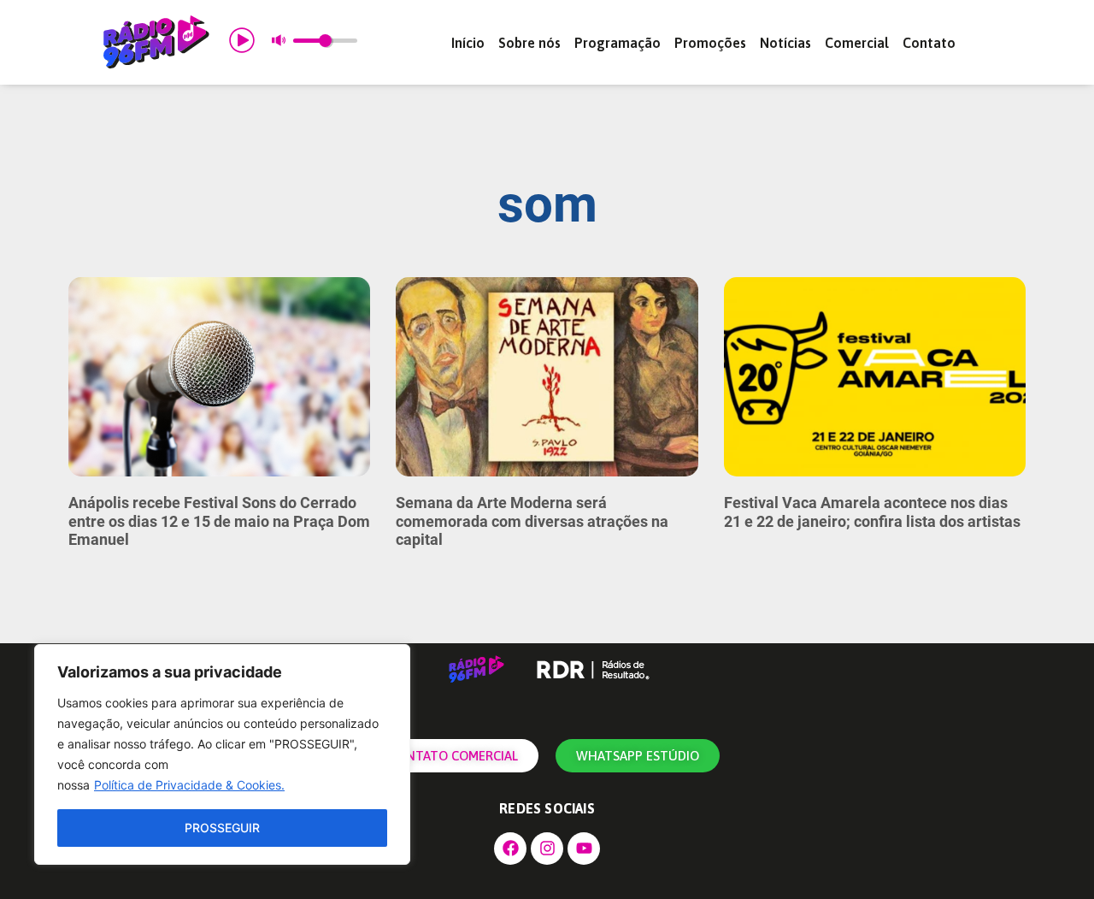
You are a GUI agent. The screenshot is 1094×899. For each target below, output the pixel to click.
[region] (222, 754)
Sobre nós (529, 42)
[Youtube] (584, 848)
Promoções (710, 42)
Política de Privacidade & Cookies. (189, 785)
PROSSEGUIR (222, 827)
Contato (929, 42)
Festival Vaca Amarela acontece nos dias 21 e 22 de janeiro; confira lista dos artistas (872, 512)
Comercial (857, 42)
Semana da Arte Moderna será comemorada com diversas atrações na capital (532, 521)
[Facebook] (510, 848)
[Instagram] (547, 848)
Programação (617, 42)
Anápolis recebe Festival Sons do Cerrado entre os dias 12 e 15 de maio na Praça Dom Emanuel (219, 521)
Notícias (785, 42)
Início (468, 42)
